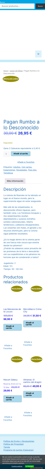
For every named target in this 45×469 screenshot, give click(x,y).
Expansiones (9, 170)
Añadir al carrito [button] (10, 327)
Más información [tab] (15, 181)
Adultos (16, 167)
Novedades (21, 170)
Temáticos (8, 173)
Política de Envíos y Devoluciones (18, 441)
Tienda (6, 447)
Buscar (2, 2)
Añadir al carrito (21, 153)
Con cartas (27, 167)
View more (28, 463)
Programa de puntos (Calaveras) (18, 450)
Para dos (32, 170)
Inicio (5, 71)
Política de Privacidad (13, 444)
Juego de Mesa (16, 71)
